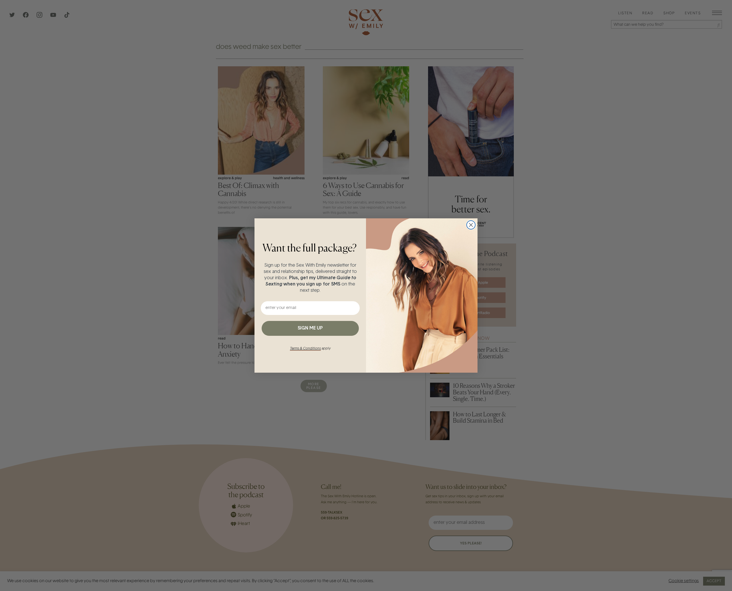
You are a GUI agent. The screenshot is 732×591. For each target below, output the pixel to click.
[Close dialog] (471, 225)
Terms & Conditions (305, 348)
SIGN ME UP (310, 328)
